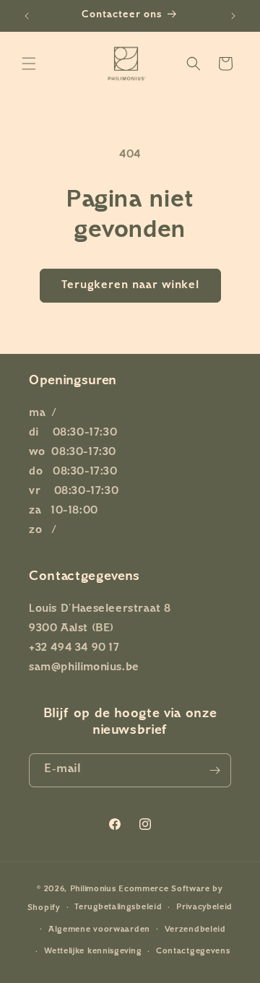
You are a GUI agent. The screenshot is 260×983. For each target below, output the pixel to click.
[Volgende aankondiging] (233, 16)
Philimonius (93, 889)
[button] (29, 63)
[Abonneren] (214, 770)
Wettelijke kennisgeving (93, 952)
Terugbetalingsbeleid (118, 907)
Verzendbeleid (195, 930)
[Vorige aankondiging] (27, 16)
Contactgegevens (193, 952)
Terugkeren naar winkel (130, 285)
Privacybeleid (204, 907)
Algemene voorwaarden (99, 930)
